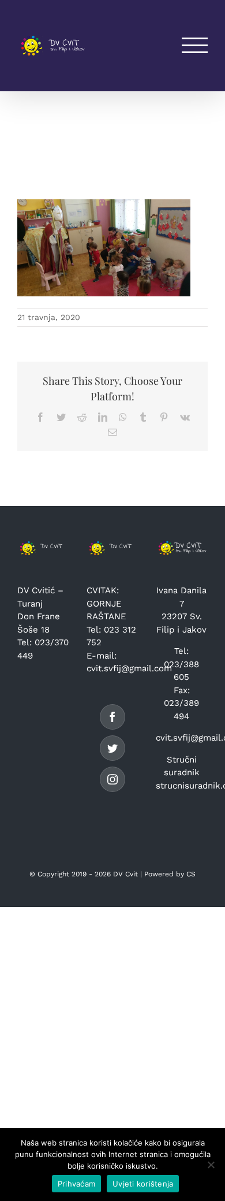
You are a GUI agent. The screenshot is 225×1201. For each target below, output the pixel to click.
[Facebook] (112, 717)
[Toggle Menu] (195, 45)
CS (191, 874)
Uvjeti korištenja (142, 1183)
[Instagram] (112, 779)
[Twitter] (112, 748)
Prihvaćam (76, 1183)
